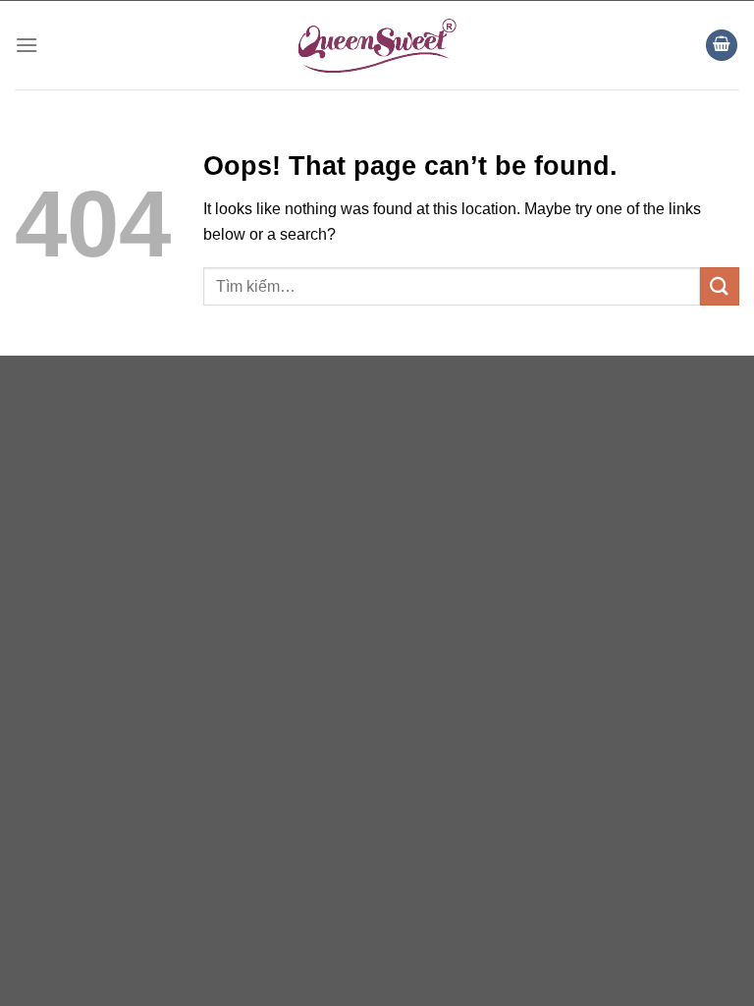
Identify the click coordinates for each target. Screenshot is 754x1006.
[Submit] (719, 286)
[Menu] (26, 45)
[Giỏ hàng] (721, 45)
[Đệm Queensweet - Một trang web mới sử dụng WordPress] (377, 45)
